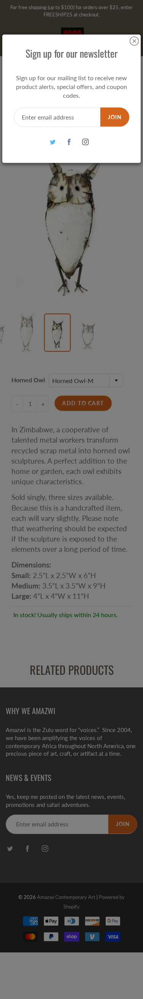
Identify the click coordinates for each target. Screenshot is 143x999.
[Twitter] (52, 142)
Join (115, 116)
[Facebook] (69, 142)
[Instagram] (85, 142)
